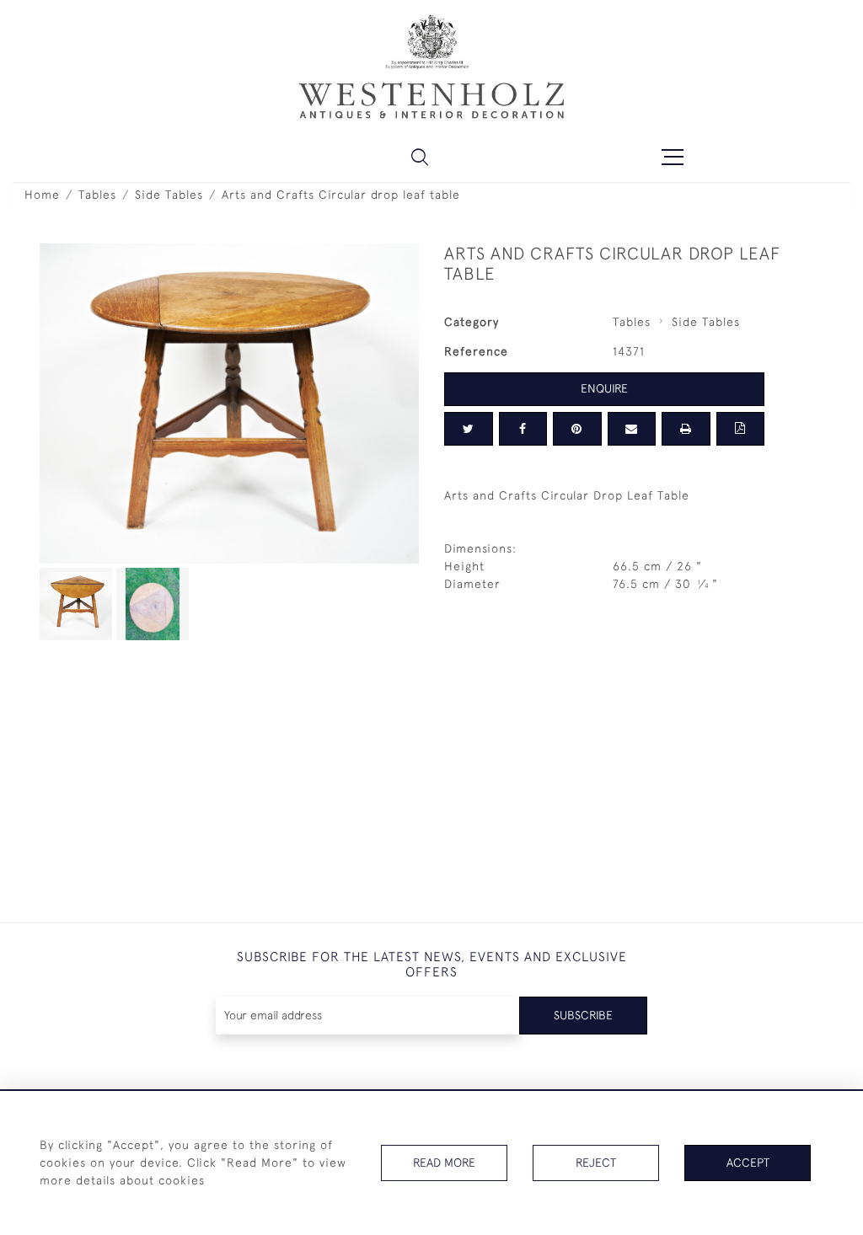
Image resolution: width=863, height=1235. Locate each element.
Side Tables (169, 194)
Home (42, 194)
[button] (420, 156)
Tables (97, 194)
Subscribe (583, 1015)
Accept (747, 1162)
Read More (444, 1162)
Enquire (604, 388)
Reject (596, 1162)
